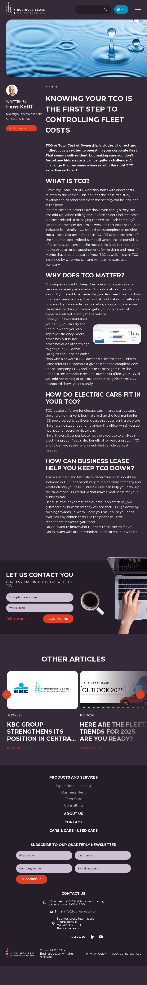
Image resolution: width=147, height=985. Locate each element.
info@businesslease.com (80, 911)
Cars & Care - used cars (73, 831)
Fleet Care (73, 799)
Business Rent (73, 792)
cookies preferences (126, 953)
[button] (121, 9)
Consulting (73, 805)
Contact (73, 822)
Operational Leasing (73, 786)
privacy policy (96, 953)
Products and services (73, 777)
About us (73, 814)
